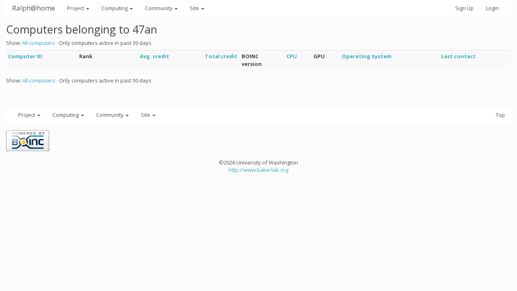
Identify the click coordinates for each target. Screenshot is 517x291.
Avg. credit (154, 56)
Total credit (221, 56)
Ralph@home (33, 8)
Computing (115, 8)
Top (500, 114)
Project (76, 8)
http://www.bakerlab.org (258, 169)
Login (492, 8)
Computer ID (25, 56)
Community (159, 8)
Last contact (458, 56)
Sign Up (464, 8)
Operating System (366, 56)
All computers (38, 42)
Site (195, 8)
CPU (291, 56)
